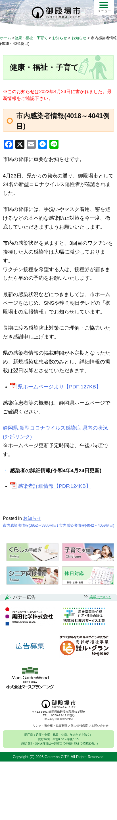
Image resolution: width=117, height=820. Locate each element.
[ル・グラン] (84, 646)
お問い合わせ (99, 725)
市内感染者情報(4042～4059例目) (86, 525)
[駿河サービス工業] (84, 617)
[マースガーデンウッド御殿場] (30, 678)
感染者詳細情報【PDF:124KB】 (54, 486)
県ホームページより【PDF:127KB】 (59, 387)
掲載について (100, 597)
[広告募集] (30, 646)
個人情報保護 (79, 725)
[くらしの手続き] (32, 559)
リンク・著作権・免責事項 (50, 725)
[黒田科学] (30, 617)
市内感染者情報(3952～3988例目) (30, 525)
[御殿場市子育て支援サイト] (88, 559)
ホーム (5, 38)
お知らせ (32, 518)
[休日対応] (88, 583)
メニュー (104, 11)
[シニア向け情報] (32, 583)
